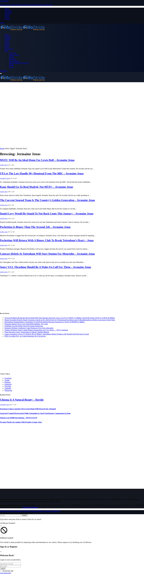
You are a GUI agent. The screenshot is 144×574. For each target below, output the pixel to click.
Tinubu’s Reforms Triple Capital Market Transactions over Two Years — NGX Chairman (36, 330)
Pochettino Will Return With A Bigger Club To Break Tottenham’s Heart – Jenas (47, 240)
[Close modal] (1, 525)
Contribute (8, 13)
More (6, 51)
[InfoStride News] (22, 31)
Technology (8, 49)
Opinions (12, 59)
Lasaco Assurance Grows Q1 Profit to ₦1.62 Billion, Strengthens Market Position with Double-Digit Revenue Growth (46, 334)
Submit (24, 515)
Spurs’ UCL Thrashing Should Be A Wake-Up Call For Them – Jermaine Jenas (45, 267)
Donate (7, 15)
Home (6, 35)
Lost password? (5, 573)
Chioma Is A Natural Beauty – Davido (22, 399)
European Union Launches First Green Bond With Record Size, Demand (28, 409)
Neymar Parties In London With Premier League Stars (21, 422)
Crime (6, 41)
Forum (6, 17)
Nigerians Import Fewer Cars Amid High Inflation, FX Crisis (26, 324)
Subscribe (3, 71)
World (11, 65)
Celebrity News (5, 178)
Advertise (7, 11)
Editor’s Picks (14, 55)
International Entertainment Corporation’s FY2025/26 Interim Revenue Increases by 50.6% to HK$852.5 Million (44, 322)
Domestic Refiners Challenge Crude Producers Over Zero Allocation (28, 328)
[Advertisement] (72, 99)
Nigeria (7, 43)
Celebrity (7, 39)
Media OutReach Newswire (19, 63)
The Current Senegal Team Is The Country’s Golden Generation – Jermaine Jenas (47, 200)
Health (11, 57)
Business (7, 37)
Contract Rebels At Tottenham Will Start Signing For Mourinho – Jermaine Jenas (47, 253)
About (6, 9)
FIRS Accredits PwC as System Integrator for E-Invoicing (25, 336)
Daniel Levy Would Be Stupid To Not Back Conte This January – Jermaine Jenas (46, 213)
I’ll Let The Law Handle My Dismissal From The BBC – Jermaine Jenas (42, 173)
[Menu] (1, 73)
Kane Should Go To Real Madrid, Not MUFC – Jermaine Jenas (36, 186)
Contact (7, 19)
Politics (7, 45)
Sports (6, 47)
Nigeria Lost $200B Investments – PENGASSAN (18, 418)
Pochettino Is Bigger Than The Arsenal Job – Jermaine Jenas (35, 226)
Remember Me (8, 571)
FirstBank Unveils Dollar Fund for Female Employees (23, 326)
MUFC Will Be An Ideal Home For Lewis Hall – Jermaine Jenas (37, 160)
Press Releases (14, 61)
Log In (3, 568)
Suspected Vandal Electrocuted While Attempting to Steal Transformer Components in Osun (35, 413)
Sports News (4, 165)
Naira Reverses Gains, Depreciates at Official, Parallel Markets (26, 332)
